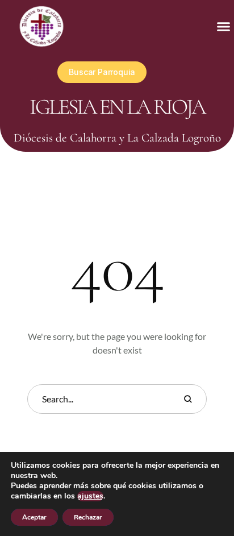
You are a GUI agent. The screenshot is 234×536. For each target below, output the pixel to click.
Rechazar (88, 517)
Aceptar (34, 517)
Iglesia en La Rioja (117, 107)
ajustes (90, 496)
